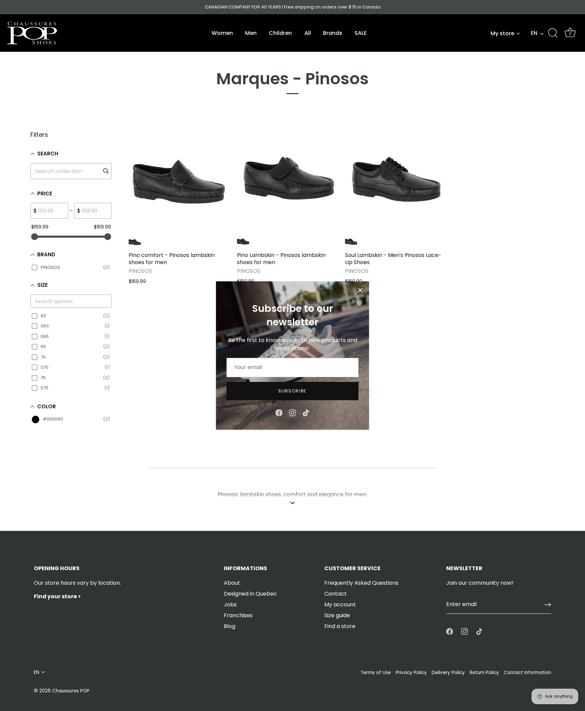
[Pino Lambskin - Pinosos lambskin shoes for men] (288, 181)
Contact (335, 594)
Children (280, 33)
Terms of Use (376, 672)
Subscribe (292, 391)
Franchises (238, 615)
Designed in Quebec (250, 594)
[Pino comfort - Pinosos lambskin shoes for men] (179, 181)
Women (222, 33)
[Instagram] (292, 412)
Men (251, 33)
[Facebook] (279, 412)
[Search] (552, 33)
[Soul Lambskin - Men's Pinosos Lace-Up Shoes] (396, 181)
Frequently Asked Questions (361, 583)
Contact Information (527, 672)
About (232, 583)
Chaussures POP (70, 691)
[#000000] (135, 242)
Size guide (337, 615)
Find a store (339, 626)
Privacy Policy (411, 672)
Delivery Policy (448, 672)
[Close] (360, 290)
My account (340, 604)
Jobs (230, 604)
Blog (229, 626)
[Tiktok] (306, 412)
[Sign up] (547, 604)
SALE (360, 33)
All (307, 33)
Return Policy (484, 672)
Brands (332, 33)
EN (534, 33)
